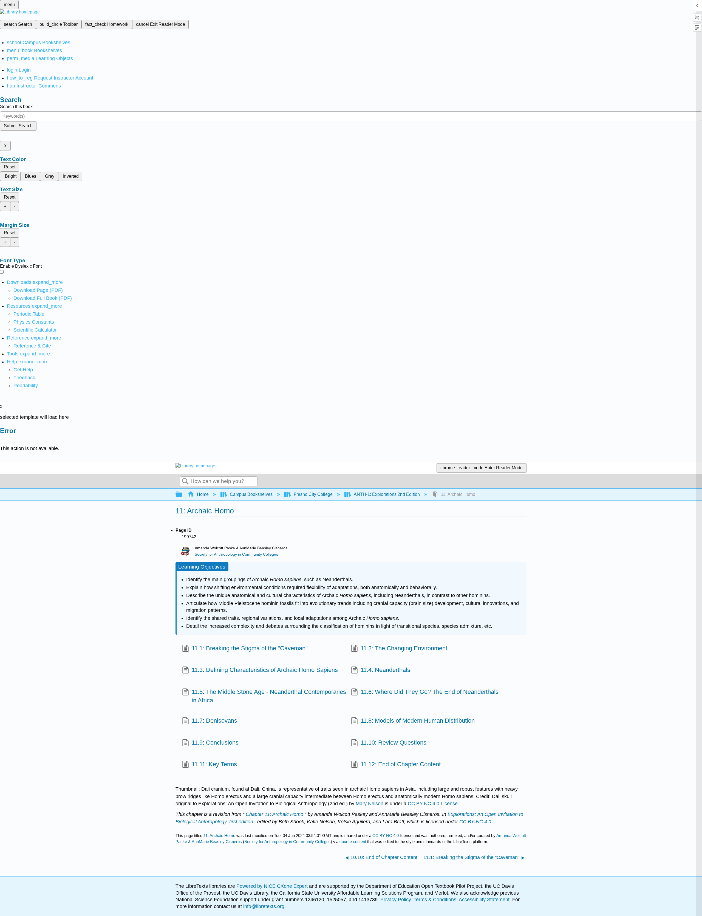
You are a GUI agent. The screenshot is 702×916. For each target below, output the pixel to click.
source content (352, 841)
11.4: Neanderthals (385, 669)
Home (203, 494)
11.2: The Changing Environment (404, 648)
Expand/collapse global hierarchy (182, 494)
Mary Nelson (369, 803)
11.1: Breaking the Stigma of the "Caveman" (250, 648)
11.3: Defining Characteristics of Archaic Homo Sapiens (265, 669)
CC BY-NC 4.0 (385, 835)
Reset (9, 167)
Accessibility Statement (484, 899)
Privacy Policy (395, 899)
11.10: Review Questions (393, 742)
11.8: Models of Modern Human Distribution (418, 720)
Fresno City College (313, 494)
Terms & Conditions (435, 899)
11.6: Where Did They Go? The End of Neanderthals (430, 691)
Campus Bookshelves (251, 494)
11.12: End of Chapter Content (401, 764)
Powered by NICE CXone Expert (272, 886)
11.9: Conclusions (215, 742)
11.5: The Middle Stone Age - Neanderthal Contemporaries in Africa (269, 696)
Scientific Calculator (35, 330)
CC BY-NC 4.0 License (433, 803)
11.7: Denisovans (214, 720)
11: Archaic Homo (219, 835)
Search (185, 481)
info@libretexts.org (263, 906)
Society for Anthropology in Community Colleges (236, 554)
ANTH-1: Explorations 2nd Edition (387, 494)
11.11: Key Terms (214, 764)
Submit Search (18, 125)
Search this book (16, 106)
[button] (24, 377)
